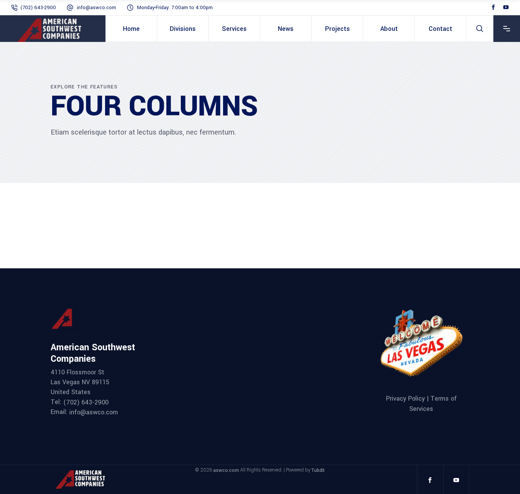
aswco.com (226, 470)
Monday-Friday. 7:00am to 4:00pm (175, 7)
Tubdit (318, 470)
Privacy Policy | (408, 398)
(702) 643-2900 (38, 7)
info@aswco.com (96, 7)
